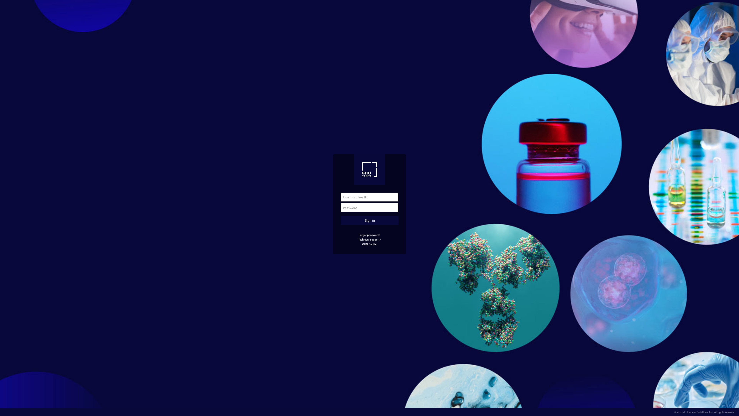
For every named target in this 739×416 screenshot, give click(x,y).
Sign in (370, 220)
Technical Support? (369, 239)
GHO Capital (369, 244)
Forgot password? (369, 235)
